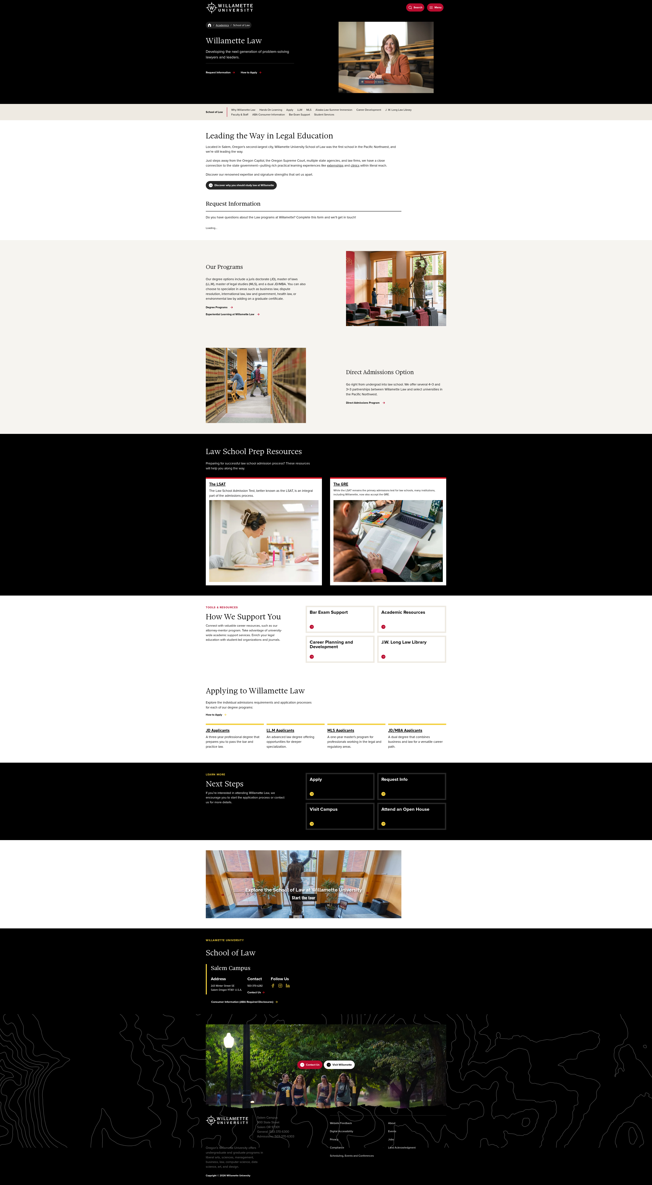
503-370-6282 (255, 985)
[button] (303, 884)
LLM (299, 110)
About (391, 1123)
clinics (355, 165)
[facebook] (273, 986)
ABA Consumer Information (268, 114)
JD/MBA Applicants (405, 730)
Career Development (368, 110)
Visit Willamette (342, 1065)
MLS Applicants (340, 730)
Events (392, 1131)
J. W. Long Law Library (398, 110)
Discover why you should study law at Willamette (244, 185)
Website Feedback (341, 1123)
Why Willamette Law (243, 110)
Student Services (324, 114)
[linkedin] (288, 986)
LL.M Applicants (280, 730)
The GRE (340, 484)
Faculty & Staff (239, 114)
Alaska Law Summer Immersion (333, 110)
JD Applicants (218, 730)
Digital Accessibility (341, 1131)
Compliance (337, 1147)
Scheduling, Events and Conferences (352, 1155)
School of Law (214, 112)
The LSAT (217, 484)
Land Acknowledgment (402, 1147)
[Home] (209, 25)
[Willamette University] (229, 8)
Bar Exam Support (299, 114)
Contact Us (313, 1065)
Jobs (391, 1139)
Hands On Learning (270, 110)
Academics (222, 25)
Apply (289, 110)
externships (335, 165)
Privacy (334, 1139)
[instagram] (280, 986)
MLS (308, 110)
